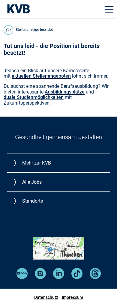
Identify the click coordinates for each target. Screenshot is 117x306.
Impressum (72, 297)
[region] (41, 251)
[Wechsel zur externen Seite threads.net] (95, 277)
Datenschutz (46, 297)
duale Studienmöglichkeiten (34, 97)
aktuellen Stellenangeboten (41, 76)
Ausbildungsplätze (65, 92)
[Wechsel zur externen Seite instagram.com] (40, 277)
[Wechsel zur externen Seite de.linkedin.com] (58, 277)
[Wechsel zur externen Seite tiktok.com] (76, 277)
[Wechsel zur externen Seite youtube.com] (22, 277)
